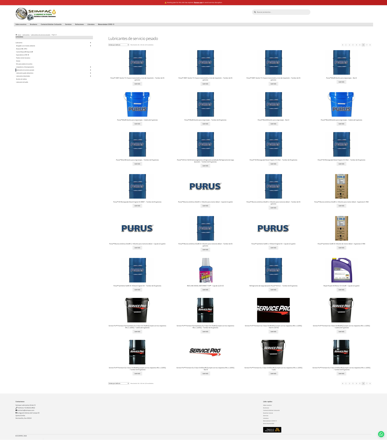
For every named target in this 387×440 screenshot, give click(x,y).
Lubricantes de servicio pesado (40, 35)
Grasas (18, 61)
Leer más (137, 84)
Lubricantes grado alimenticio (53, 73)
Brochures (33, 24)
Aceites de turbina (21, 79)
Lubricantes (26, 35)
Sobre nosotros (21, 24)
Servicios (68, 24)
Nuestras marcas (268, 413)
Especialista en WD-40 (22, 55)
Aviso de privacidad (268, 423)
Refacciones (79, 24)
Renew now (198, 2)
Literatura (90, 24)
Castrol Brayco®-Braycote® (24, 52)
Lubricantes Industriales (53, 76)
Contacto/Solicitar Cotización (51, 24)
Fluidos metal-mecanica (23, 58)
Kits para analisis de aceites (24, 64)
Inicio (19, 35)
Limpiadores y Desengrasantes (53, 67)
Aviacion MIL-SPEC (21, 49)
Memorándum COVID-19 (106, 24)
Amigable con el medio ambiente (53, 46)
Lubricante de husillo (22, 82)
